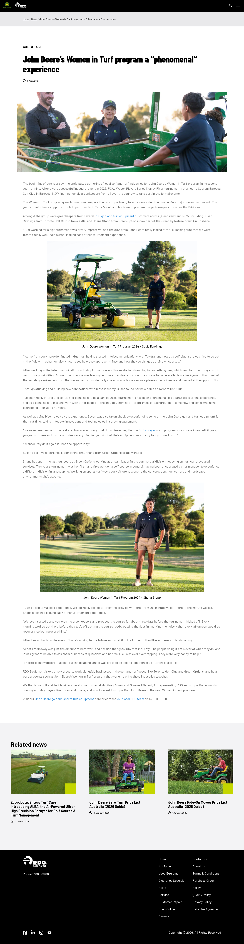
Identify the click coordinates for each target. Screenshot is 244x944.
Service (164, 895)
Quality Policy (202, 895)
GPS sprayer (147, 430)
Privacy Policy (202, 902)
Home (26, 19)
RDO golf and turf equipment (114, 216)
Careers (164, 916)
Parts (162, 888)
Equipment (166, 866)
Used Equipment (170, 873)
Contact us (200, 859)
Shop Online (167, 909)
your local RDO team (130, 699)
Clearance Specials (171, 880)
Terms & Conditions (206, 873)
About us (199, 866)
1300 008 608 (41, 874)
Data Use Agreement (207, 909)
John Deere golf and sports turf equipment (64, 699)
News (34, 19)
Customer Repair (170, 902)
